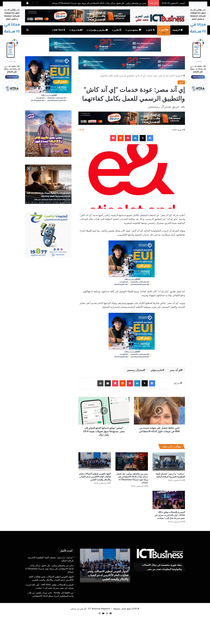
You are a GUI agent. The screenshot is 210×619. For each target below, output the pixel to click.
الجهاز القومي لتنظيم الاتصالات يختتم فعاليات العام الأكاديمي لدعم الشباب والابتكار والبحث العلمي (95, 476)
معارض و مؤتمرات (97, 30)
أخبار (163, 30)
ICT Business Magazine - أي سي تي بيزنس (90, 608)
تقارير (116, 30)
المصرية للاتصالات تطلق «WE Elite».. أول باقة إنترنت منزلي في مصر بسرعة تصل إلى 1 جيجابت (170, 515)
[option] (105, 566)
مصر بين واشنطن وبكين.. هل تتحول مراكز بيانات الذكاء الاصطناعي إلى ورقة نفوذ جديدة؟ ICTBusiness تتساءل (49, 568)
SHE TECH (59, 30)
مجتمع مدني (133, 30)
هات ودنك (75, 30)
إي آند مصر (175, 369)
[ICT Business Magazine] (160, 17)
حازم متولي (156, 369)
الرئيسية (176, 30)
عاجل (150, 30)
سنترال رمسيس (135, 369)
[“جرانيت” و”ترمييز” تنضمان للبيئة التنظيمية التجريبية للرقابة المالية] (169, 461)
